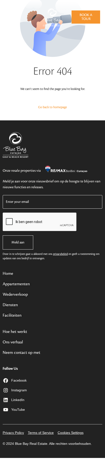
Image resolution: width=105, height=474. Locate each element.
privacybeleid (60, 254)
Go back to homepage (52, 107)
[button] (8, 16)
